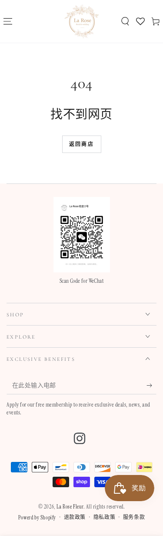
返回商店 (81, 144)
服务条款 (134, 517)
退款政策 (75, 517)
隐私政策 (104, 517)
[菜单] (7, 21)
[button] (125, 21)
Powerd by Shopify (37, 517)
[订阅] (151, 385)
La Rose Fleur (70, 506)
